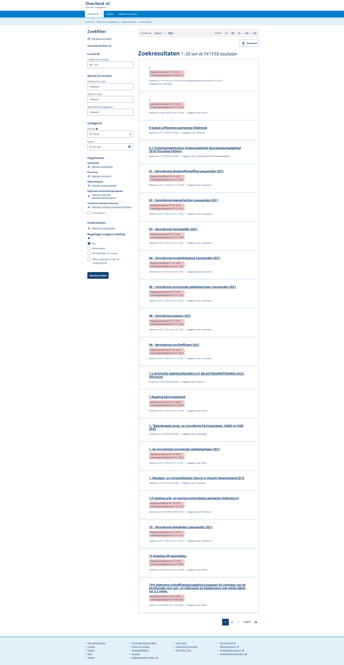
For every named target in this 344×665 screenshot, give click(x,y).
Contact (91, 646)
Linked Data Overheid (186, 646)
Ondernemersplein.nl (230, 650)
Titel (171, 33)
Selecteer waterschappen (104, 185)
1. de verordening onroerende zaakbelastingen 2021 (184, 449)
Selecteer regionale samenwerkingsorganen (104, 196)
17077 (247, 623)
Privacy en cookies (141, 646)
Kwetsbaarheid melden (143, 657)
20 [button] (232, 33)
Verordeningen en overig (104, 253)
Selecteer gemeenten (102, 166)
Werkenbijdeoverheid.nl (232, 654)
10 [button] (226, 33)
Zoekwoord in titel (96, 81)
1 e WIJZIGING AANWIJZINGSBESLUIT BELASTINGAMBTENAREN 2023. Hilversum (196, 375)
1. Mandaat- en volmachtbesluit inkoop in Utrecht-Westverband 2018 (196, 478)
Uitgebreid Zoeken (128, 13)
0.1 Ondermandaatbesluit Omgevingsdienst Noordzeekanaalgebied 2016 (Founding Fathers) (195, 149)
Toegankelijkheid (140, 650)
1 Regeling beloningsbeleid (167, 397)
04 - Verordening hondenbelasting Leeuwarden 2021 (184, 258)
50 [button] (239, 33)
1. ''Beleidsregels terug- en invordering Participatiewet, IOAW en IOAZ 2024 (196, 427)
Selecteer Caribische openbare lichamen (111, 207)
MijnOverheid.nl (228, 643)
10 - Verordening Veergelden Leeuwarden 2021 (181, 527)
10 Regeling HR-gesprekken (167, 556)
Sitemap (136, 654)
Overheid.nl (93, 14)
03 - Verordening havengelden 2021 (173, 229)
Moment (97, 129)
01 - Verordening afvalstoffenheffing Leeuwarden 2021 (186, 171)
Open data (181, 643)
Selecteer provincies (101, 176)
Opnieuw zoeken (98, 275)
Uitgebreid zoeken (128, 22)
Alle (94, 243)
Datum (90, 141)
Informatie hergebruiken (144, 643)
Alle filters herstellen (102, 38)
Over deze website (96, 643)
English (90, 650)
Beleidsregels (98, 248)
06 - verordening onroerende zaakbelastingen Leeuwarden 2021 (192, 287)
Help (89, 654)
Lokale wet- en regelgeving (107, 22)
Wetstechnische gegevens (100, 107)
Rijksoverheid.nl (228, 646)
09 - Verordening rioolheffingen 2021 (174, 345)
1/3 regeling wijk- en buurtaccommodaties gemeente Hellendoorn (194, 498)
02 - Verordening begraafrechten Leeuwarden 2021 (183, 200)
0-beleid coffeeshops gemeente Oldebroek (178, 128)
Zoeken (110, 13)
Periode (91, 129)
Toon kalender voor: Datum (129, 147)
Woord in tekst (94, 94)
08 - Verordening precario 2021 (170, 316)
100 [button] (247, 33)
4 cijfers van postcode (98, 59)
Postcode (98, 54)
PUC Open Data (183, 650)
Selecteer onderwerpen (103, 228)
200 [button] (255, 33)
